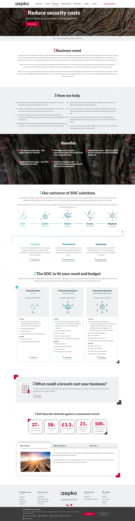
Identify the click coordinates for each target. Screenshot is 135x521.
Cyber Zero (38, 3)
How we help (32, 24)
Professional (23, 501)
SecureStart (41, 496)
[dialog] (67, 514)
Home (54, 38)
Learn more (33, 357)
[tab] (34, 445)
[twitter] (71, 505)
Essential (22, 499)
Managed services (25, 492)
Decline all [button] (104, 514)
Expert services (43, 492)
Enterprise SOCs (101, 260)
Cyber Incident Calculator (91, 499)
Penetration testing (43, 499)
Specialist (22, 496)
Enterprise (22, 503)
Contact (94, 3)
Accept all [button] (89, 514)
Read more (31, 513)
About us (104, 496)
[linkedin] (67, 505)
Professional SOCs (69, 260)
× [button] (133, 508)
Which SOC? (87, 496)
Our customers (106, 499)
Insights (86, 3)
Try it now (38, 396)
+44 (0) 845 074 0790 (109, 4)
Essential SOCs (35, 260)
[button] (51, 519)
